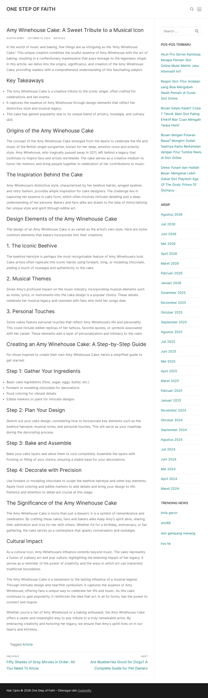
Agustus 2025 (171, 332)
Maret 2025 (170, 381)
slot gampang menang (178, 533)
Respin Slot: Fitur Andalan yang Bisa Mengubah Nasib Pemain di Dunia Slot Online (180, 89)
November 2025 (173, 303)
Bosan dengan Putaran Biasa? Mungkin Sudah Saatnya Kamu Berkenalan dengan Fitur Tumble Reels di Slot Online (181, 146)
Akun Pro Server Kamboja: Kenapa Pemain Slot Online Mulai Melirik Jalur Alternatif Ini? (181, 62)
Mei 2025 (168, 361)
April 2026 (169, 254)
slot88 (166, 523)
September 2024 (174, 430)
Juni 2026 (168, 234)
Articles (59, 38)
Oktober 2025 (172, 312)
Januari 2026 (171, 283)
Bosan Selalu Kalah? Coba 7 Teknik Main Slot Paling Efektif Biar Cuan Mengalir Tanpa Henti (181, 116)
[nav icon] (199, 9)
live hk (166, 544)
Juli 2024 (168, 449)
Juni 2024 (168, 459)
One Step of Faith (31, 9)
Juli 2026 (168, 224)
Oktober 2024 (172, 420)
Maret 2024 (170, 488)
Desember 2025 (173, 293)
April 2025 (169, 371)
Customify (84, 690)
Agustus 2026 (171, 214)
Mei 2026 (168, 244)
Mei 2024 (168, 469)
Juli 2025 (168, 342)
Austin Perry (15, 38)
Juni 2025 (168, 351)
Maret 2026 (170, 263)
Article (28, 644)
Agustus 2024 (171, 439)
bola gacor (169, 513)
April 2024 (169, 479)
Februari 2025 (171, 391)
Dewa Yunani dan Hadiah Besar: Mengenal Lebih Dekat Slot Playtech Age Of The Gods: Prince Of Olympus (180, 178)
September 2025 (174, 322)
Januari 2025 (171, 400)
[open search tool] (192, 9)
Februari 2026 (171, 273)
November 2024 (173, 410)
